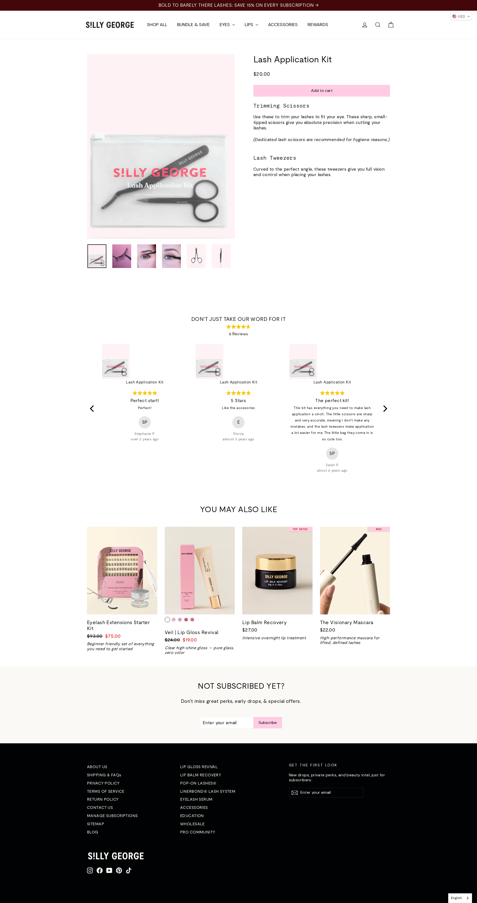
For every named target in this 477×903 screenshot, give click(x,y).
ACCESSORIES (283, 25)
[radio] (167, 619)
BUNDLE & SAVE (193, 25)
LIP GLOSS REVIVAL (199, 766)
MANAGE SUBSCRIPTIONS (112, 815)
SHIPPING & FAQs (104, 775)
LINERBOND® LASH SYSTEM (207, 791)
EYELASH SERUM (196, 799)
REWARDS (318, 25)
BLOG (92, 832)
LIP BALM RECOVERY (200, 775)
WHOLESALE (192, 824)
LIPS (249, 25)
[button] (461, 16)
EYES (225, 25)
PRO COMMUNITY (197, 832)
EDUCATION (192, 815)
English (456, 898)
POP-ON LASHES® (198, 783)
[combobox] (460, 898)
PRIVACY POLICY (103, 783)
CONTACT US (100, 807)
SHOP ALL (157, 25)
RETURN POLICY (103, 799)
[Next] (384, 408)
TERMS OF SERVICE (105, 791)
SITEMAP (95, 824)
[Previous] (92, 408)
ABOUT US (97, 766)
